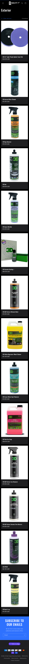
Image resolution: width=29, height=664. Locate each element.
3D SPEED (5, 567)
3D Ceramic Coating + (8, 269)
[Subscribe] (24, 635)
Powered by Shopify (16, 656)
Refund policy (25, 655)
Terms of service (14, 658)
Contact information (15, 660)
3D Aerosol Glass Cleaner (9, 99)
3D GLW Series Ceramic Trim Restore (12, 524)
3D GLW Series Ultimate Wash (10, 312)
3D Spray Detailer (7, 227)
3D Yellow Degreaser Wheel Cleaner (12, 354)
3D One (4, 184)
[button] (3, 3)
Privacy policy (7, 658)
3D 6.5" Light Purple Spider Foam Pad (13, 57)
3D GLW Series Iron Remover (10, 482)
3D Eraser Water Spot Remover (11, 397)
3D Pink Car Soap (7, 439)
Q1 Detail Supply (8, 656)
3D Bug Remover (7, 142)
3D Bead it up (6, 609)
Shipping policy (23, 658)
